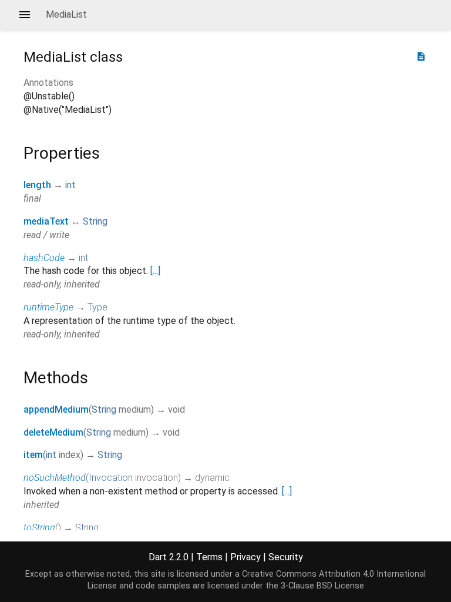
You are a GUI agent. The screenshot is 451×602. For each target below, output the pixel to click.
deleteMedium (53, 432)
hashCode (44, 257)
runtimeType (48, 307)
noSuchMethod (54, 477)
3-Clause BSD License (322, 586)
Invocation (111, 477)
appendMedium (56, 409)
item (33, 454)
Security (285, 557)
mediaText (46, 221)
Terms (209, 557)
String (95, 221)
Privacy (245, 557)
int (70, 184)
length (37, 184)
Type (97, 307)
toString (39, 527)
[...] (155, 270)
